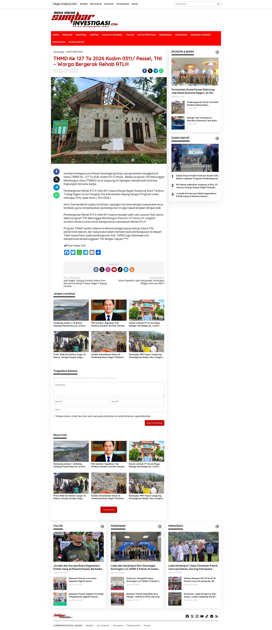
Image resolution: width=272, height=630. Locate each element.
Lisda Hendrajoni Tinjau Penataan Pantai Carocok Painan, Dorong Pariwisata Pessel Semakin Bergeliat (193, 567)
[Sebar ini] (144, 70)
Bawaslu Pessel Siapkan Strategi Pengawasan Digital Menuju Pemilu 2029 (86, 595)
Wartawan (118, 625)
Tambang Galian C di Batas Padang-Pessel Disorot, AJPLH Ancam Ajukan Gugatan (69, 324)
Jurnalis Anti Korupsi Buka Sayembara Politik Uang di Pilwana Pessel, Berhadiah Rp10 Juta (196, 195)
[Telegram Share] (155, 70)
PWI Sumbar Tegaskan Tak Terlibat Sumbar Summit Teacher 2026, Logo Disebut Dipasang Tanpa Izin (108, 324)
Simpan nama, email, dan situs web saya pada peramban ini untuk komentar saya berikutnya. (103, 416)
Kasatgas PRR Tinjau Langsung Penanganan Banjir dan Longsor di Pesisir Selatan (146, 356)
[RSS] (131, 269)
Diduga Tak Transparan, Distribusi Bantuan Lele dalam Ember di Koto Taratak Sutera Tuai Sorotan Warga (202, 119)
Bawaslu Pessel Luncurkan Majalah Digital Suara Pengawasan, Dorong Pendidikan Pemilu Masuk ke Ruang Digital (86, 579)
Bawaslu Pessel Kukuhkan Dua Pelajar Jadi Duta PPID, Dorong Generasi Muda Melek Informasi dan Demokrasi (142, 595)
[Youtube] (114, 269)
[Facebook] (96, 269)
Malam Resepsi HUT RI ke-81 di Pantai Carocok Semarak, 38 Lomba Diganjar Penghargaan (200, 579)
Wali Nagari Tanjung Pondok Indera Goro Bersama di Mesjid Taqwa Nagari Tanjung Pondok (85, 282)
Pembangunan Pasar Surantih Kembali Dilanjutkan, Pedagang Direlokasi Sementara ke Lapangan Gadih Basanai (202, 103)
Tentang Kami (133, 625)
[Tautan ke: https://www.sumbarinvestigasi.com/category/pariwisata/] (217, 526)
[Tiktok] (120, 269)
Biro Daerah (103, 625)
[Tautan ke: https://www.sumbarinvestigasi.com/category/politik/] (102, 526)
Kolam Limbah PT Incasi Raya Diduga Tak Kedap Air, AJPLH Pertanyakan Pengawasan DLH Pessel (145, 324)
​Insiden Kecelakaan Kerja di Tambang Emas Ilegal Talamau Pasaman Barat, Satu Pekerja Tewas (107, 356)
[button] (218, 4)
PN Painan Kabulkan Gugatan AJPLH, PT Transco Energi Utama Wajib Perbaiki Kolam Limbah (197, 186)
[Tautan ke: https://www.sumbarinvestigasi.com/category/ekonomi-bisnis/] (217, 52)
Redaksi (89, 625)
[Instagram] (107, 269)
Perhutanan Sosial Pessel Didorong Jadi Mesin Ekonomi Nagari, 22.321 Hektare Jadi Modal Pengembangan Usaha (193, 91)
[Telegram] (125, 269)
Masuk (147, 625)
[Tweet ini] (150, 70)
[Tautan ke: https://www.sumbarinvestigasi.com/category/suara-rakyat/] (217, 138)
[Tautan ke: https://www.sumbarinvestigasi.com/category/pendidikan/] (160, 526)
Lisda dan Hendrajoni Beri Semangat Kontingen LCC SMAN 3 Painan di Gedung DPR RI (135, 567)
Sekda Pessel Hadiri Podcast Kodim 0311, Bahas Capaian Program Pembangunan (197, 177)
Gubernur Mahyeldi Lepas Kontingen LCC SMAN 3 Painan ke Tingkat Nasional (143, 579)
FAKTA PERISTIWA (60, 72)
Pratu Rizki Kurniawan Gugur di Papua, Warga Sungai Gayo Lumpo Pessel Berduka (69, 356)
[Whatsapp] (161, 70)
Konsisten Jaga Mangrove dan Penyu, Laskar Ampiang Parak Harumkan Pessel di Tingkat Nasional (200, 595)
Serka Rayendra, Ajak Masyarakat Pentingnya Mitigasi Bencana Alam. (141, 280)
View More (109, 509)
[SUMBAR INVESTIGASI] (84, 19)
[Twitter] (102, 269)
